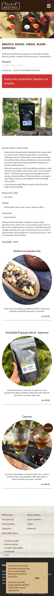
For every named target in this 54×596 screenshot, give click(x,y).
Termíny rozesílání (11, 540)
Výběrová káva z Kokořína (14, 65)
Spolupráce (6, 528)
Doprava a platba (11, 544)
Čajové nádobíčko (34, 519)
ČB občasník (9, 551)
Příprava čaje (7, 515)
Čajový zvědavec (33, 515)
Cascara (27, 451)
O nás (6, 555)
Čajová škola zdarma (10, 533)
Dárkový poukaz (8, 524)
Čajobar (30, 524)
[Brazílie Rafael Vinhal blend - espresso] (27, 117)
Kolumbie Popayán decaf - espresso (27, 367)
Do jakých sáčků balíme (13, 547)
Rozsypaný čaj (8, 519)
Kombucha (31, 528)
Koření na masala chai (27, 285)
